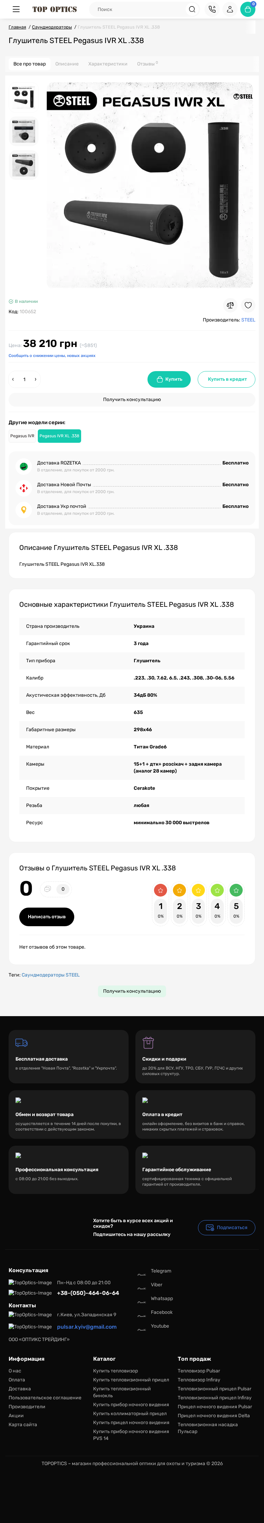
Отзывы (147, 63)
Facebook (162, 1312)
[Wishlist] (248, 305)
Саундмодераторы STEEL (51, 975)
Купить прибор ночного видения (131, 1405)
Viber (156, 1285)
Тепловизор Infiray (199, 1380)
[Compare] (230, 305)
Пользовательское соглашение (45, 1398)
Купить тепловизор (115, 1371)
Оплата (17, 1380)
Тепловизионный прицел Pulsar (214, 1389)
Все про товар (29, 64)
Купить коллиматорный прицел (130, 1414)
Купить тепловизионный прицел (131, 1380)
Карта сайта (23, 1425)
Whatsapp (162, 1298)
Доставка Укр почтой (61, 506)
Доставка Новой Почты (64, 485)
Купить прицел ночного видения (131, 1422)
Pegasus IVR (22, 435)
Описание (67, 64)
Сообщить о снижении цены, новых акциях (52, 355)
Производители (27, 1407)
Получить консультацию (132, 399)
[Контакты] (212, 9)
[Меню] (16, 9)
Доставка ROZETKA (59, 463)
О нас (15, 1371)
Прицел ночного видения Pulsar (215, 1407)
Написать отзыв (47, 917)
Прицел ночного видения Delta (214, 1416)
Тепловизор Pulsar (199, 1371)
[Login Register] (230, 9)
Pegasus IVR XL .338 (59, 435)
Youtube (160, 1326)
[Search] (192, 9)
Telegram (161, 1271)
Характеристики (108, 64)
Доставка (20, 1389)
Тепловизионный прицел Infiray (215, 1398)
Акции (16, 1416)
